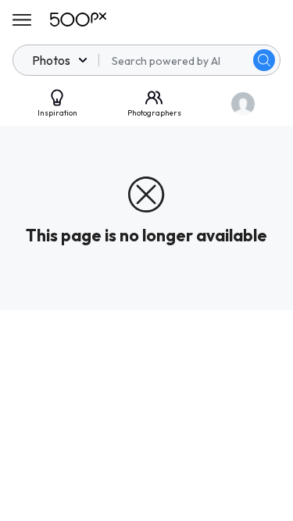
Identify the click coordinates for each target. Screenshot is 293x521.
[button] (264, 60)
